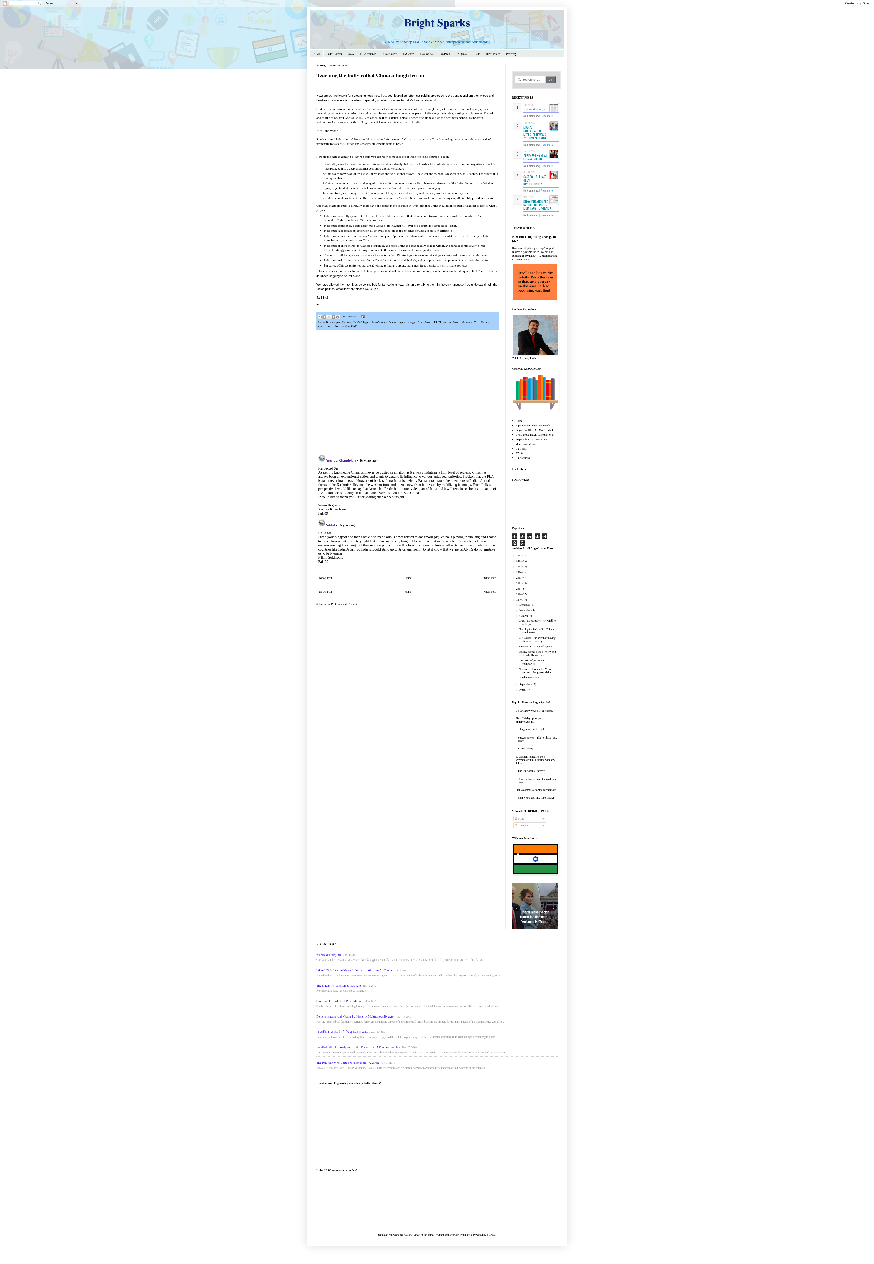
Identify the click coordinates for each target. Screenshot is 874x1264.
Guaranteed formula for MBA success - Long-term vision (535, 670)
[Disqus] (407, 392)
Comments (523, 825)
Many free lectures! (526, 444)
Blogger (491, 1234)
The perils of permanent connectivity (531, 661)
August (523, 689)
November (525, 610)
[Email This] (320, 317)
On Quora (461, 54)
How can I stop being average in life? (534, 239)
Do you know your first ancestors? (534, 710)
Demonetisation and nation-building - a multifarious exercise (537, 205)
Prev (516, 908)
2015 (519, 566)
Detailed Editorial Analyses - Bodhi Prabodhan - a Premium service (358, 1047)
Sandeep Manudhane (463, 322)
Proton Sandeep (425, 322)
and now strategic (393, 168)
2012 (519, 583)
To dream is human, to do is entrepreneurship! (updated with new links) (535, 760)
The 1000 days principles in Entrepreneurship (530, 719)
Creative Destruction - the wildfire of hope (537, 622)
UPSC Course (389, 54)
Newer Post (325, 577)
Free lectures (427, 54)
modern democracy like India (445, 183)
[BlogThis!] (324, 317)
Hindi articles (493, 54)
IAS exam (408, 54)
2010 (519, 594)
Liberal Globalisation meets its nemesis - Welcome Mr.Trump (535, 132)
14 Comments (349, 316)
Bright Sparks (437, 22)
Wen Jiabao (333, 326)
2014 (519, 572)
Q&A (351, 54)
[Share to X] (329, 317)
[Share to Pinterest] (337, 317)
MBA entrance (368, 54)
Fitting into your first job (531, 729)
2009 (519, 600)
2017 (519, 555)
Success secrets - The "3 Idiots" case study (537, 739)
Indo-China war (379, 322)
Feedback (445, 54)
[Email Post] (362, 316)
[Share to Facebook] (333, 317)
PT (435, 322)
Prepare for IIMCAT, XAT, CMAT (534, 430)
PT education (444, 322)
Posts (520, 818)
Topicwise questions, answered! (533, 425)
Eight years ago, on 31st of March (536, 797)
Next (553, 908)
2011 (519, 588)
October (524, 615)
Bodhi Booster (334, 54)
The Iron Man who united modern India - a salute (347, 1063)
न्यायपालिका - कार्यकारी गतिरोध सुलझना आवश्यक (342, 1032)
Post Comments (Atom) (344, 604)
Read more (547, 116)
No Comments (531, 116)
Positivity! (511, 54)
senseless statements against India (381, 143)
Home (408, 577)
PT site (476, 54)
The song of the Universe (531, 770)
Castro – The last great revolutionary (340, 1001)
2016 (519, 561)
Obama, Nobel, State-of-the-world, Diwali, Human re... (537, 653)
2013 (519, 577)
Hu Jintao (346, 322)
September (525, 684)
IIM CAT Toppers (362, 322)
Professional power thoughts (402, 322)
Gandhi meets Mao (529, 677)
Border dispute (333, 322)
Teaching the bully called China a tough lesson (536, 630)
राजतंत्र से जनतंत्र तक (535, 109)
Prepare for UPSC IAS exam (531, 439)
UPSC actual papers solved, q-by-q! (535, 434)
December (525, 604)
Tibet (477, 322)
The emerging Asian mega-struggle (535, 157)
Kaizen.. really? (526, 748)
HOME (316, 54)
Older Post (490, 577)
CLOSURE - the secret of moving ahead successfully (537, 639)
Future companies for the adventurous (536, 790)
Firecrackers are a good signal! (535, 646)
